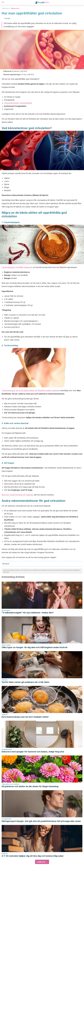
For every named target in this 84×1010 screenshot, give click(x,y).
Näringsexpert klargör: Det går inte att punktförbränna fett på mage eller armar (41, 821)
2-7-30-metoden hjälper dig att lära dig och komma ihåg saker (33, 856)
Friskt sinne (6, 645)
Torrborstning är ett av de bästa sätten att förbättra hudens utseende (31, 390)
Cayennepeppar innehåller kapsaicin (17, 267)
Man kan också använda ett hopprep (17, 495)
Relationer (6, 610)
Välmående (5, 8)
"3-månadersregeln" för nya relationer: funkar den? (28, 612)
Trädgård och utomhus (10, 784)
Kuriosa (4, 680)
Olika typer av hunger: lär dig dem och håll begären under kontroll (34, 647)
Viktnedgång (7, 819)
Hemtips (5, 714)
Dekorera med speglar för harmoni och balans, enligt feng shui (33, 751)
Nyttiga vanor (15, 8)
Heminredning (7, 749)
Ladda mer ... (42, 862)
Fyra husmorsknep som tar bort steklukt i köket (25, 717)
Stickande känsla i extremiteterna (18, 103)
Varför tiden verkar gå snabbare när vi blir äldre (25, 682)
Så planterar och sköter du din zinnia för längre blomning (30, 786)
